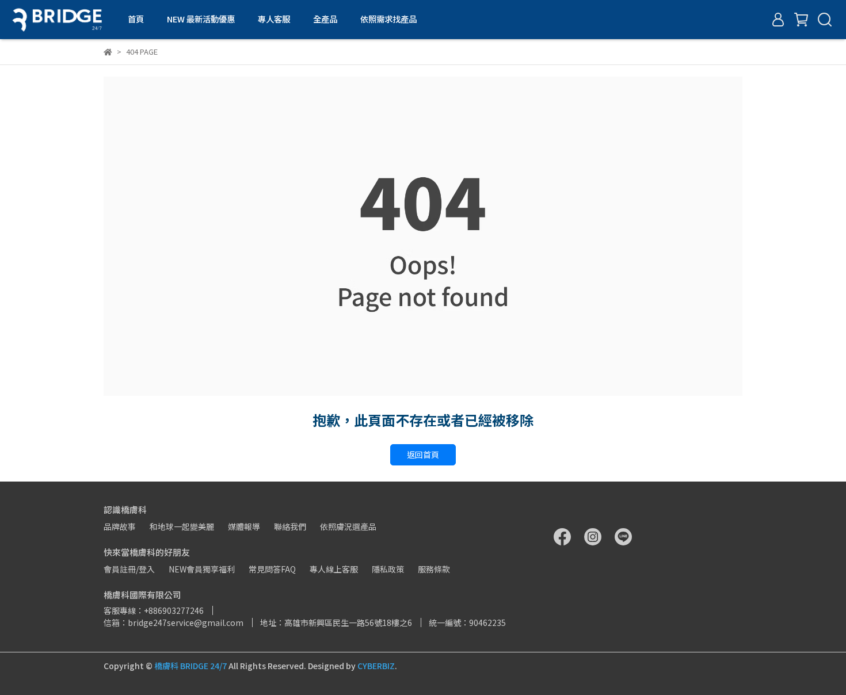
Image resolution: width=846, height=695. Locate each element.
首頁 (136, 19)
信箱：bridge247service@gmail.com (173, 622)
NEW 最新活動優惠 (201, 19)
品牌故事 (120, 526)
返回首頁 (423, 454)
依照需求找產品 (388, 19)
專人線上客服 (334, 569)
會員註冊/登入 (129, 569)
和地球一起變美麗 (182, 526)
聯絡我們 (290, 526)
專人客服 (274, 19)
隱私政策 (388, 569)
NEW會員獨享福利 (202, 569)
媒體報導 (244, 526)
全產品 (325, 19)
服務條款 (434, 569)
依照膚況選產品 (348, 526)
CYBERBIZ (376, 665)
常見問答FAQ (272, 569)
